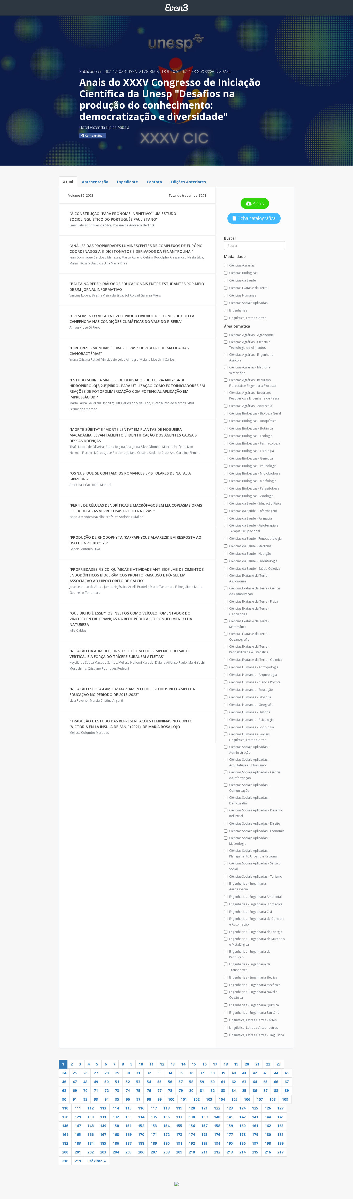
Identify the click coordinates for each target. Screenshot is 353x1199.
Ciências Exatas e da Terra (248, 288)
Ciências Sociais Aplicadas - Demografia (249, 800)
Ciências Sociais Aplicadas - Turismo (255, 876)
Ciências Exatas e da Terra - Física (253, 601)
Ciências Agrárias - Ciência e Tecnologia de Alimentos (249, 345)
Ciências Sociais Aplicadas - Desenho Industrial (256, 813)
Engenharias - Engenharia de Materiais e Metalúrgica (257, 942)
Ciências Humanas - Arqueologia (253, 674)
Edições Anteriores (188, 181)
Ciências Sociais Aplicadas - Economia (257, 831)
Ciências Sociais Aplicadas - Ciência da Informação (255, 775)
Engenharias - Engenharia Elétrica (253, 977)
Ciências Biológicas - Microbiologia (254, 473)
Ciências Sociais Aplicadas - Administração (249, 750)
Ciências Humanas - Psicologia (251, 719)
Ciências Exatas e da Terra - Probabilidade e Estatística (249, 649)
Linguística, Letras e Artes (247, 318)
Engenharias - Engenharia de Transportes (250, 967)
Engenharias (238, 310)
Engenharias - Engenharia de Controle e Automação (256, 921)
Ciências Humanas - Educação (251, 689)
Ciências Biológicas (243, 273)
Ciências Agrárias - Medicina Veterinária (249, 370)
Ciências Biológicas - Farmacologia (254, 443)
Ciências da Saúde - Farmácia (250, 518)
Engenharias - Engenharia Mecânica (254, 985)
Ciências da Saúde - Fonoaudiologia (255, 538)
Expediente (127, 181)
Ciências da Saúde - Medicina (250, 546)
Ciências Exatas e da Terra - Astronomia (249, 578)
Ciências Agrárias (242, 265)
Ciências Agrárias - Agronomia (251, 335)
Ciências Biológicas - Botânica (251, 428)
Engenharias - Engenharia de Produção (250, 954)
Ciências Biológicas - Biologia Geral (255, 413)
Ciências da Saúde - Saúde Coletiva (254, 568)
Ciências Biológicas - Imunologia (253, 466)
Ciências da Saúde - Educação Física (255, 503)
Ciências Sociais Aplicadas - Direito (254, 823)
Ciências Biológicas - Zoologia (251, 496)
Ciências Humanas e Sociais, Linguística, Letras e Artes (249, 737)
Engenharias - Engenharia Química (254, 1005)
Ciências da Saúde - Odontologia (253, 561)
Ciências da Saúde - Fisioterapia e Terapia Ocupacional (253, 528)
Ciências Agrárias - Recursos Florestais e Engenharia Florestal (253, 383)
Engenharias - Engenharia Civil (251, 911)
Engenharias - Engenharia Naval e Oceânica (253, 995)
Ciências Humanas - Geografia (251, 704)
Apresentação (95, 181)
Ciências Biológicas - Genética (251, 458)
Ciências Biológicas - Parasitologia (254, 488)
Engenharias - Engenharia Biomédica (255, 904)
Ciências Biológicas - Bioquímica (253, 421)
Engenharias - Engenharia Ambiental (255, 896)
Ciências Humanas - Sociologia (251, 727)
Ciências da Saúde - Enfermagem (253, 511)
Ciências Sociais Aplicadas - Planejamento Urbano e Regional (253, 853)
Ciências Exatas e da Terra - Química (255, 659)
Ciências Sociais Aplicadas (248, 303)
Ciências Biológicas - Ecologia (250, 436)
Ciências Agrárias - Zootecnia (250, 406)
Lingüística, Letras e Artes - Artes (253, 1020)
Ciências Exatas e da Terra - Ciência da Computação (255, 591)
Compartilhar (94, 135)
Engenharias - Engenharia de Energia (255, 932)
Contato (154, 181)
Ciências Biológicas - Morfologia (252, 481)
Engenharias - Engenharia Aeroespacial (247, 886)
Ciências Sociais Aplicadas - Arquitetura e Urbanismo (249, 762)
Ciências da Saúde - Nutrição (250, 553)
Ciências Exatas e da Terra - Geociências (249, 611)
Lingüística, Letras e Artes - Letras (253, 1027)
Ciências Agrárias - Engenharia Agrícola (251, 357)
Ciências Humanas (242, 295)
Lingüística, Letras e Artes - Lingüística (256, 1035)
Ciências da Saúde (242, 280)
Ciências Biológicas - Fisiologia (251, 451)
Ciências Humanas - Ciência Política (255, 682)
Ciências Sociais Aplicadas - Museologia (249, 841)
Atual (68, 181)
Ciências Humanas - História (249, 712)
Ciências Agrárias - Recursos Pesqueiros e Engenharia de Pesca (254, 395)
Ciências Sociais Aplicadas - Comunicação (249, 788)
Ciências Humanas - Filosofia (250, 697)
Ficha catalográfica (255, 218)
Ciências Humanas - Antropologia (253, 667)
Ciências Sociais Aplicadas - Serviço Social (255, 866)
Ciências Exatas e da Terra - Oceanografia (249, 637)
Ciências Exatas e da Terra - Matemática (249, 624)
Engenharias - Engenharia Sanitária (254, 1012)
